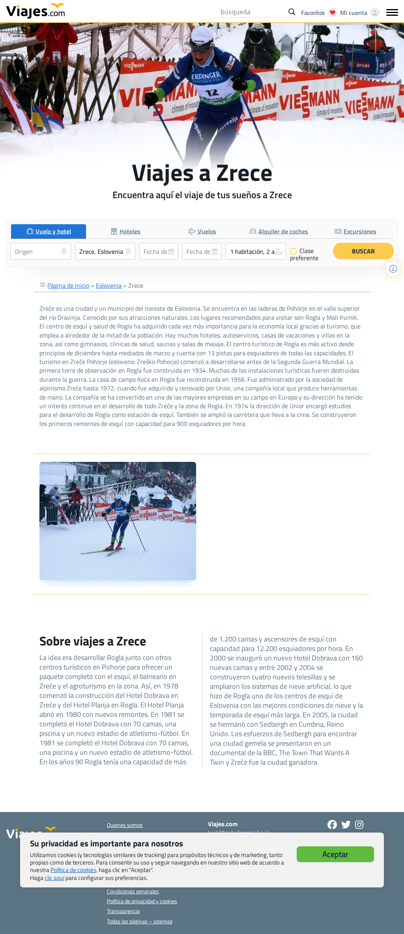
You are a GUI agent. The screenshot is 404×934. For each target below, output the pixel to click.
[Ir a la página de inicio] (35, 10)
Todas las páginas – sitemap (139, 921)
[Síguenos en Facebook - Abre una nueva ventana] (332, 824)
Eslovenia (109, 285)
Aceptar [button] (335, 854)
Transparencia (123, 911)
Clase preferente (304, 254)
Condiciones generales (133, 891)
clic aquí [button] (54, 877)
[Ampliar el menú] (392, 12)
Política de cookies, (73, 869)
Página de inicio (68, 285)
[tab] (48, 231)
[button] (256, 251)
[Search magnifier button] (291, 11)
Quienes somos (125, 825)
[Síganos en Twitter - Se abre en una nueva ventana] (346, 824)
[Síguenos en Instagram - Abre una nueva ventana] (359, 824)
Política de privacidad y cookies (142, 901)
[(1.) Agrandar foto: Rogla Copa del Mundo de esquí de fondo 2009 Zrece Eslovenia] (117, 521)
